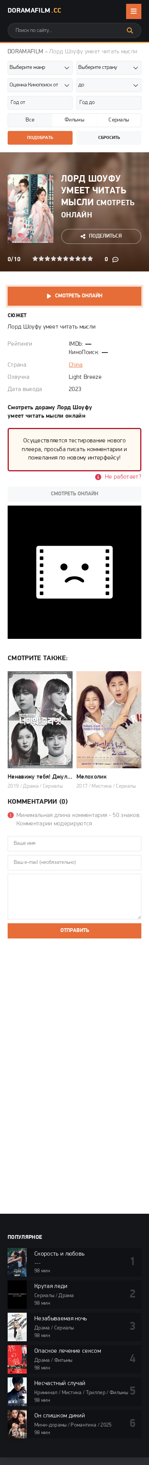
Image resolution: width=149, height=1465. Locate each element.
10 (90, 258)
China (76, 365)
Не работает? (123, 477)
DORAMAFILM (25, 52)
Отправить (74, 931)
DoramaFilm (34, 11)
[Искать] (129, 30)
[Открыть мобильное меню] (133, 11)
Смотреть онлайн (78, 296)
